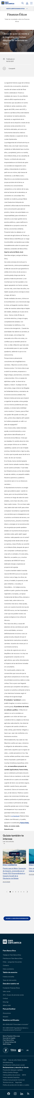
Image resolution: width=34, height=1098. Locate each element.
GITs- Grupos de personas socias (13, 995)
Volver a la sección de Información (17, 918)
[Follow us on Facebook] (8, 1093)
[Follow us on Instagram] (15, 1093)
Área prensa (7, 1013)
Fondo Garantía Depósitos (11, 1077)
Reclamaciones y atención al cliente (16, 1067)
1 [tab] (10, 891)
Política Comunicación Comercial (14, 1080)
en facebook (15, 816)
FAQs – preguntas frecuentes (12, 962)
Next (27, 892)
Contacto (6, 965)
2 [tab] (12, 891)
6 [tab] (23, 891)
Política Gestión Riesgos (10, 1072)
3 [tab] (15, 891)
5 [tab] (21, 891)
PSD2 (4, 1060)
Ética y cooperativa (10, 865)
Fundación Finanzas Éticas (11, 988)
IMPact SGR (7, 1005)
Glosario (5, 1017)
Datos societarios (8, 969)
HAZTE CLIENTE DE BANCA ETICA (15, 8)
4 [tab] (18, 891)
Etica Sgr (6, 1002)
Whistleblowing (8, 1062)
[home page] (7, 2)
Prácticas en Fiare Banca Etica (12, 958)
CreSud (5, 998)
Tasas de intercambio (9, 980)
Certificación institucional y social (14, 1065)
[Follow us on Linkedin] (22, 1093)
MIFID (24, 1075)
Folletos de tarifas (8, 977)
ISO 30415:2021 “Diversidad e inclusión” (15, 1024)
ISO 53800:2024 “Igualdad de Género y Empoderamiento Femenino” (15, 1029)
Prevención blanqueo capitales (13, 1070)
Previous (6, 891)
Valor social (6, 991)
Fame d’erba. (24, 823)
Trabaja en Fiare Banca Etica (12, 955)
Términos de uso (8, 1082)
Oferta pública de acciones (11, 1075)
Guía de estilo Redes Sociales (17, 1060)
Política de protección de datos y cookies (16, 1085)
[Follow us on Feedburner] (28, 1093)
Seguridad (18, 1082)
